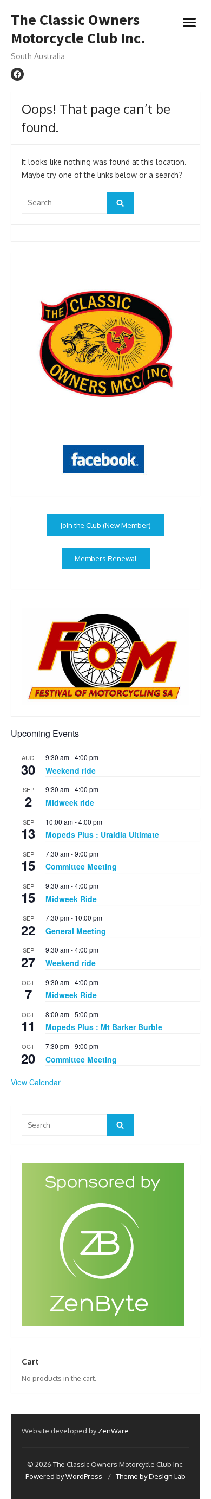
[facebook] (17, 74)
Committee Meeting (81, 866)
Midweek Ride (71, 898)
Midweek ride (69, 802)
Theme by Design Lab (151, 1476)
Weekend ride (70, 770)
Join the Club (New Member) (105, 525)
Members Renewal (106, 558)
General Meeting (75, 930)
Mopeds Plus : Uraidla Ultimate (102, 834)
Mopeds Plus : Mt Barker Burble (103, 1026)
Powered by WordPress (63, 1476)
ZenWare (113, 1430)
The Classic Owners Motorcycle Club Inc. (78, 29)
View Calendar (36, 1082)
